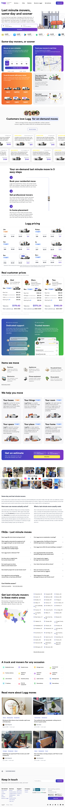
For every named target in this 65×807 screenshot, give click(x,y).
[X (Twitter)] (36, 479)
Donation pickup (12, 798)
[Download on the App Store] (51, 795)
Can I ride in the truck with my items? (43, 564)
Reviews (26, 790)
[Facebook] (29, 479)
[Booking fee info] (9, 299)
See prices (19, 29)
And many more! (6, 384)
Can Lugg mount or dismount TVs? (10, 552)
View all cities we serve (39, 652)
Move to (24, 25)
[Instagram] (25, 479)
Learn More (9, 332)
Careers (26, 792)
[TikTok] (32, 479)
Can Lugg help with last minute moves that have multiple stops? (10, 547)
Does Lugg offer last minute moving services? (13, 537)
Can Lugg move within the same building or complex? (48, 547)
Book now (59, 3)
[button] (16, 140)
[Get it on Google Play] (58, 795)
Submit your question (6, 586)
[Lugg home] (4, 3)
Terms (11, 804)
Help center (19, 790)
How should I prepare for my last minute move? (14, 569)
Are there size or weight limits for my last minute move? (9, 559)
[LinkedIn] (60, 804)
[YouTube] (40, 479)
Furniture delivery (12, 792)
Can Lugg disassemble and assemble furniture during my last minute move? (44, 553)
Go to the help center (18, 586)
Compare (3, 793)
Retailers (29, 3)
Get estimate (48, 3)
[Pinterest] (55, 804)
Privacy (7, 804)
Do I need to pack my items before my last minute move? (9, 564)
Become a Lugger (5, 798)
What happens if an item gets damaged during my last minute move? (44, 576)
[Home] (2, 771)
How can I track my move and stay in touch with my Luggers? (42, 570)
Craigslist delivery (13, 793)
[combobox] (10, 25)
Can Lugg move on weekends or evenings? (45, 537)
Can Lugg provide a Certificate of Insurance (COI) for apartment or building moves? (45, 542)
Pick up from (7, 25)
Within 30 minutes (17, 68)
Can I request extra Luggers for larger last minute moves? (41, 559)
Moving (10, 790)
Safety (18, 795)
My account (19, 792)
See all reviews (32, 129)
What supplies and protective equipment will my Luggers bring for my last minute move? (13, 542)
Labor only (11, 801)
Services (16, 3)
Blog (2, 795)
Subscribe (59, 780)
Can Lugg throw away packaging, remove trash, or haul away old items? (11, 576)
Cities (23, 3)
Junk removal (12, 799)
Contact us (19, 793)
